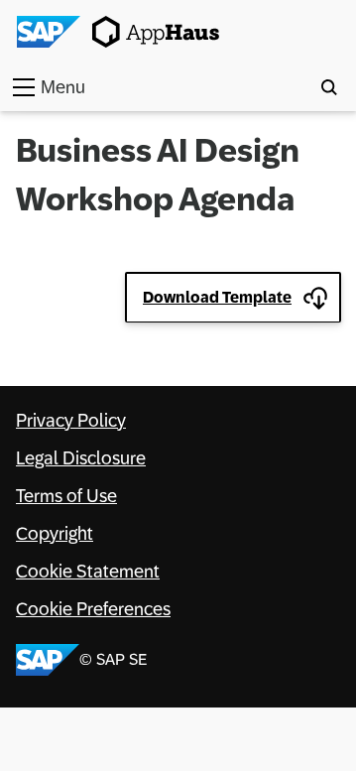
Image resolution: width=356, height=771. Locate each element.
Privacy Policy (71, 421)
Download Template (217, 297)
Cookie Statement (88, 571)
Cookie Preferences (93, 609)
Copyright (54, 534)
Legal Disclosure (81, 458)
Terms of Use (66, 496)
